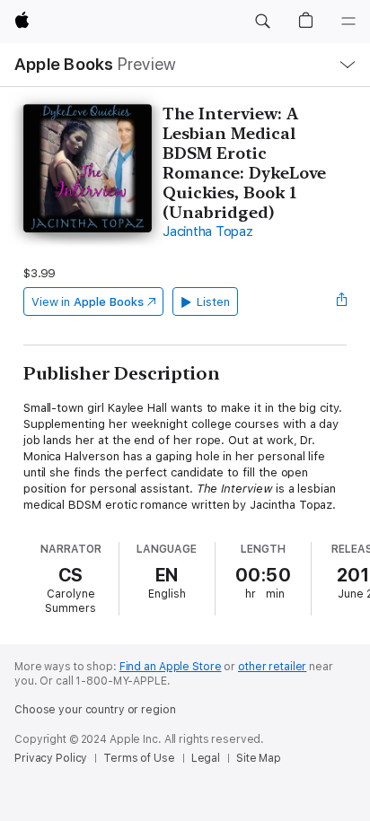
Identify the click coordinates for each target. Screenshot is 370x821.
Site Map (258, 758)
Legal (205, 758)
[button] (262, 21)
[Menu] (348, 21)
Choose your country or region (95, 709)
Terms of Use (139, 758)
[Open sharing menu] (341, 301)
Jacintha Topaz (208, 231)
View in (87, 302)
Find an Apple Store (170, 666)
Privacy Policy (50, 758)
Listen (213, 302)
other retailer (272, 666)
